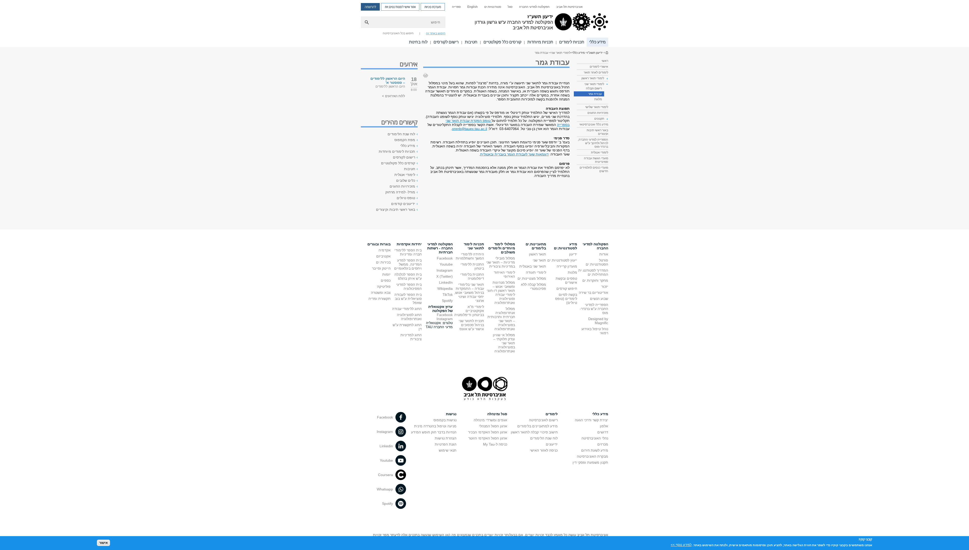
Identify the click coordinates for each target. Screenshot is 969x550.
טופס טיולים (406, 198)
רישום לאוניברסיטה (543, 420)
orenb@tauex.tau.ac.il (469, 129)
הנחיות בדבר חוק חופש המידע (433, 432)
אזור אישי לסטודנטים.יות (400, 7)
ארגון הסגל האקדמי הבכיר (487, 432)
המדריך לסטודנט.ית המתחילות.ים (593, 272)
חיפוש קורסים (566, 288)
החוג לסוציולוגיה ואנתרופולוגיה (409, 317)
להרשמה (370, 7)
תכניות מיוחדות (540, 42)
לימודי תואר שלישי (596, 107)
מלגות (598, 99)
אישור (103, 542)
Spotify (447, 301)
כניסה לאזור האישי (544, 450)
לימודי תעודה (536, 272)
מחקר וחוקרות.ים (595, 280)
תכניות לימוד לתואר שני (474, 246)
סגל (510, 7)
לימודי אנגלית (599, 152)
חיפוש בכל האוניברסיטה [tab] (398, 33)
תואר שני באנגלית (532, 266)
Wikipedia (445, 288)
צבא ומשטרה (381, 293)
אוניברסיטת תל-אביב (569, 7)
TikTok (448, 295)
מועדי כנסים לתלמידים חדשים (594, 169)
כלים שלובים (405, 180)
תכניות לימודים (571, 42)
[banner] (484, 23)
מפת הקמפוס (404, 140)
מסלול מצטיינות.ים (532, 278)
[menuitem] (569, 6)
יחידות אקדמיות (409, 244)
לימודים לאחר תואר (596, 72)
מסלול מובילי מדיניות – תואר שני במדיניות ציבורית (500, 262)
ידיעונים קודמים (403, 204)
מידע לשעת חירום (594, 450)
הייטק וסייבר (381, 268)
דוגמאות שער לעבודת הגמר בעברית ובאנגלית (514, 154)
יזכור (604, 286)
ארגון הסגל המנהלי (493, 426)
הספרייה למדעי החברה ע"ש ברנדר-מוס (594, 309)
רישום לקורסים (446, 42)
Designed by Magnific (598, 321)
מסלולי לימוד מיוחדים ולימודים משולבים (501, 248)
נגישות (451, 414)
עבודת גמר (595, 94)
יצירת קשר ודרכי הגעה (591, 420)
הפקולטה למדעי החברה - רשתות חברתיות (440, 248)
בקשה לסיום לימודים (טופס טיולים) (566, 299)
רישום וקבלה (594, 88)
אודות (603, 254)
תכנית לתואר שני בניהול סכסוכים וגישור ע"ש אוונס (471, 325)
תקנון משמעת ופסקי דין (590, 462)
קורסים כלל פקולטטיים (502, 42)
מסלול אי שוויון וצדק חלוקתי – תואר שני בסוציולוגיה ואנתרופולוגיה (504, 343)
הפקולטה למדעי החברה (534, 7)
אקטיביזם (383, 256)
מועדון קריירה (567, 266)
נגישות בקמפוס (445, 420)
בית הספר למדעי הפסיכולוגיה (409, 286)
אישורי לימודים (599, 66)
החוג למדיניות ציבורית (411, 337)
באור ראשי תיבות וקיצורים (597, 132)
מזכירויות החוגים (597, 113)
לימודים (552, 414)
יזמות (386, 274)
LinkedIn (446, 282)
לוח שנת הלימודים (401, 134)
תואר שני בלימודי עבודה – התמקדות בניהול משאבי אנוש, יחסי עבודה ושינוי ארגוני (469, 292)
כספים (386, 280)
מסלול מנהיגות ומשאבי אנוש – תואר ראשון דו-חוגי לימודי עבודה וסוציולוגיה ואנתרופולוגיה (501, 292)
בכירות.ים (383, 262)
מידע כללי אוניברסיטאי (593, 124)
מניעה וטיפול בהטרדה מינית (435, 426)
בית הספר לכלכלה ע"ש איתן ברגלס (408, 276)
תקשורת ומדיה (379, 299)
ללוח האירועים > (393, 96)
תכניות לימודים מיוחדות (397, 151)
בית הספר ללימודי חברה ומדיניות (408, 252)
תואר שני (539, 260)
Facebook (445, 258)
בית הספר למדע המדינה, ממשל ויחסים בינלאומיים (408, 264)
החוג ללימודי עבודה (407, 309)
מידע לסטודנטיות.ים (565, 246)
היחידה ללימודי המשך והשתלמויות (470, 256)
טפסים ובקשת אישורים (566, 280)
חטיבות (471, 42)
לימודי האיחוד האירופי (504, 274)
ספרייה (456, 7)
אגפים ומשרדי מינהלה (490, 420)
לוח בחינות (418, 42)
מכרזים (602, 444)
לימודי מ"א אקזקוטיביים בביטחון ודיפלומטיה (469, 311)
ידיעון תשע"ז (606, 52)
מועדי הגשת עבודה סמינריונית (596, 160)
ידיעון (573, 254)
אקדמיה (385, 250)
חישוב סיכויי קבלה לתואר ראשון (534, 432)
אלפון (604, 426)
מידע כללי (597, 42)
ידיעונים (552, 444)
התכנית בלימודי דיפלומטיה (472, 276)
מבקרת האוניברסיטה (592, 456)
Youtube (446, 264)
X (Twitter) (444, 276)
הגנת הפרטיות (445, 444)
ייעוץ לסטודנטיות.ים (562, 260)
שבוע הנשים (599, 299)
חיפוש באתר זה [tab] (435, 33)
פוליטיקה (384, 286)
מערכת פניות (432, 7)
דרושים (602, 432)
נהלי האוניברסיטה (594, 438)
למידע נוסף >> (681, 545)
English (472, 7)
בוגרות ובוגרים (379, 244)
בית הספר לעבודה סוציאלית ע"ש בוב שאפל (408, 299)
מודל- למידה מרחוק (400, 192)
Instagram (445, 270)
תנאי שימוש (447, 450)
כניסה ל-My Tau (495, 444)
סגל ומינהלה (497, 414)
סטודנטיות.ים (492, 7)
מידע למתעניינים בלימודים (537, 426)
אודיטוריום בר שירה (593, 293)
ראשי (605, 61)
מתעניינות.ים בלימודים (536, 246)
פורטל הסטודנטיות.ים (597, 262)
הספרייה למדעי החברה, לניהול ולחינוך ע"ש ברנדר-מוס (593, 143)
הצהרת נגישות (445, 438)
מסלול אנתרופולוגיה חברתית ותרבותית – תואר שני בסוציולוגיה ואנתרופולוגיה (501, 319)
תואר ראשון (537, 254)
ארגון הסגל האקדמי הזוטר (487, 438)
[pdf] (491, 121)
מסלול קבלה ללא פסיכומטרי (533, 286)
